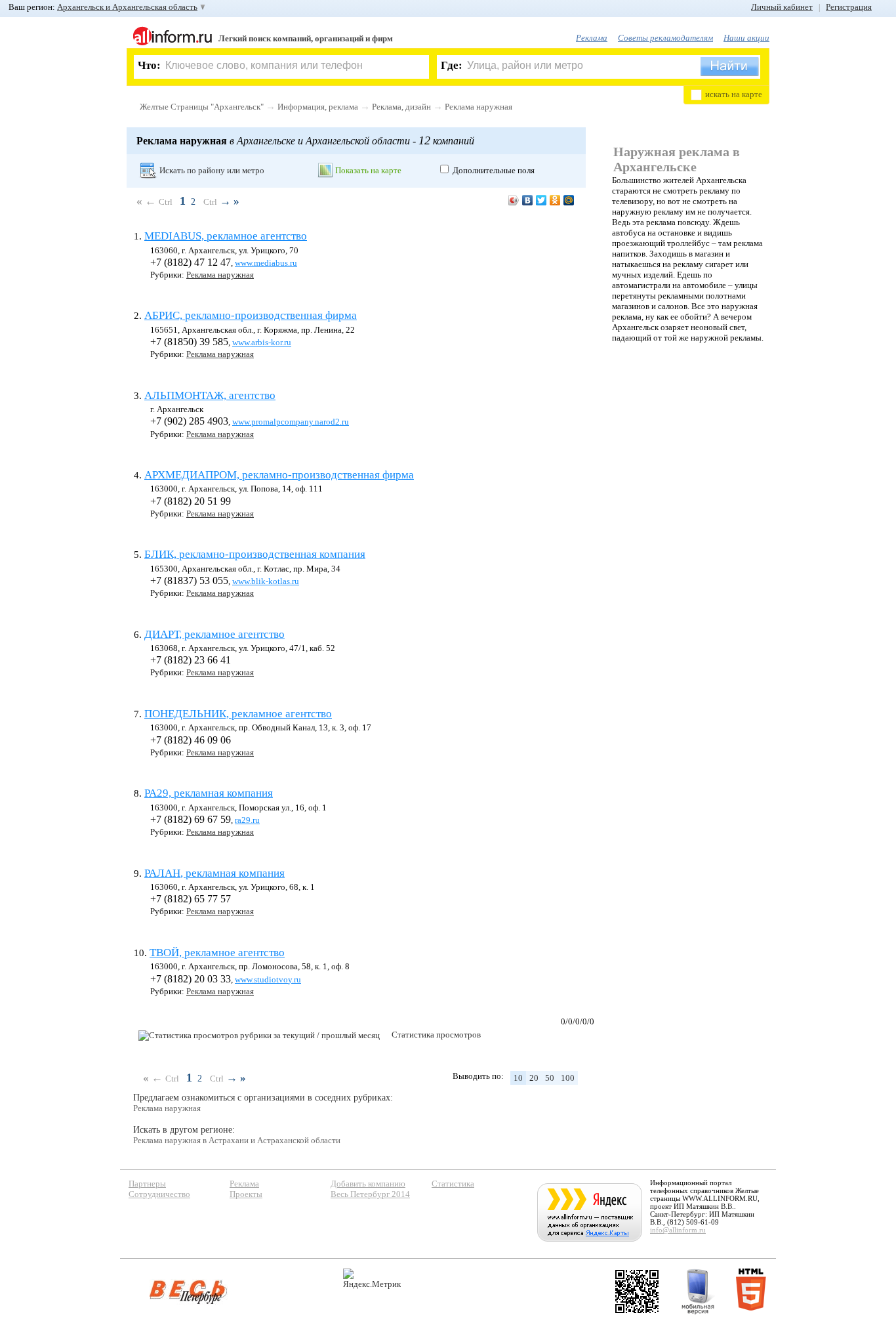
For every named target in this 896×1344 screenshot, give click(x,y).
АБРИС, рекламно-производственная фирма (250, 315)
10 (518, 1078)
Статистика (453, 1183)
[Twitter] (541, 200)
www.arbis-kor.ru (261, 342)
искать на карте (733, 94)
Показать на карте (368, 170)
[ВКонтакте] (528, 200)
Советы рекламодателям (665, 38)
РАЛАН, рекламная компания (214, 873)
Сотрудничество (159, 1194)
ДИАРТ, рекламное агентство (214, 634)
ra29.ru (247, 820)
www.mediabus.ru (266, 263)
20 (534, 1078)
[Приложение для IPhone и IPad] (637, 1291)
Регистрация (849, 7)
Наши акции (746, 38)
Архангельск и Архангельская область (127, 7)
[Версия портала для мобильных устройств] (698, 1291)
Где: (451, 65)
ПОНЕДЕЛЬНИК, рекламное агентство (238, 713)
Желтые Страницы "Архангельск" (202, 107)
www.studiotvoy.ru (268, 979)
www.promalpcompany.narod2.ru (290, 422)
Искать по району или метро (211, 170)
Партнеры (147, 1183)
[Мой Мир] (569, 200)
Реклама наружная (478, 107)
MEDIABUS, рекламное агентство (225, 236)
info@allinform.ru (678, 1230)
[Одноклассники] (555, 200)
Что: (149, 65)
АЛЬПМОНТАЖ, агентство (209, 395)
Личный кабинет (782, 7)
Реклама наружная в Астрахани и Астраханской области (236, 1140)
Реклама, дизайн (401, 107)
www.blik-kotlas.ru (265, 581)
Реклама (591, 38)
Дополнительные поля (494, 170)
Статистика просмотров (436, 1035)
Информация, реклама (317, 107)
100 (568, 1078)
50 (549, 1078)
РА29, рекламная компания (208, 793)
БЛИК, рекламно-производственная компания (254, 554)
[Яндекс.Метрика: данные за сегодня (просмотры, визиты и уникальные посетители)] (372, 1279)
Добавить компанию (368, 1183)
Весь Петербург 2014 (370, 1194)
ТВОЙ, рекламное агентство (217, 952)
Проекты (246, 1194)
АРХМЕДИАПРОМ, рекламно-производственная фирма (279, 475)
